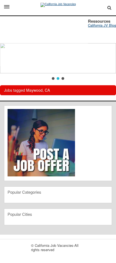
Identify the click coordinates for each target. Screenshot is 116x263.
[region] (58, 48)
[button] (53, 78)
